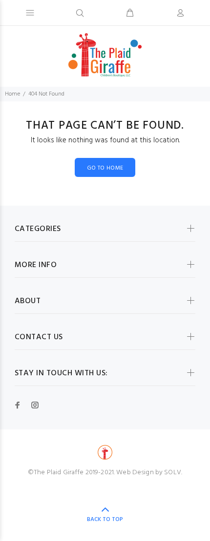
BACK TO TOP (105, 519)
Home (12, 94)
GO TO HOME (105, 168)
